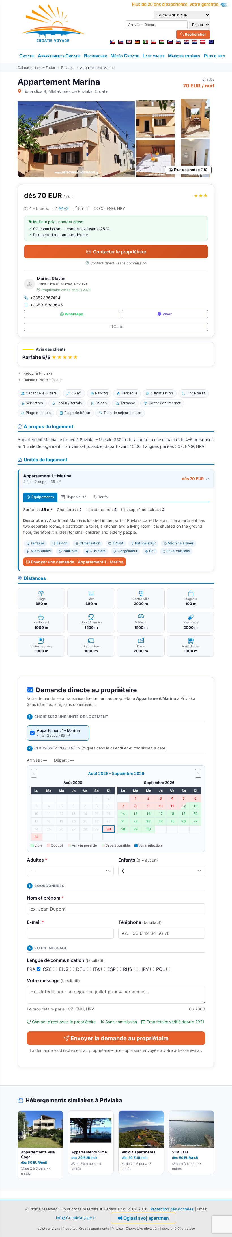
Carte (118, 326)
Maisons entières (184, 56)
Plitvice (117, 1228)
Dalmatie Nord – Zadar (36, 67)
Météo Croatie (125, 56)
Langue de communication (66, 960)
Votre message (53, 980)
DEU (81, 969)
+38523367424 (45, 297)
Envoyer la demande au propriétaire (119, 1038)
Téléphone (140, 922)
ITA (97, 969)
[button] (116, 354)
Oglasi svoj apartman (146, 1218)
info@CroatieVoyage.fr (76, 1217)
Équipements (42, 497)
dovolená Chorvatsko (178, 1228)
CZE (48, 969)
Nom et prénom (45, 898)
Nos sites (70, 1228)
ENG (64, 969)
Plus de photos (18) (190, 170)
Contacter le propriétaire (119, 252)
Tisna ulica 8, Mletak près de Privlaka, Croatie (65, 91)
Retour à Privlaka (37, 373)
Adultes (37, 860)
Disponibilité (76, 497)
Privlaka (67, 67)
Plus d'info (214, 56)
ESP (112, 969)
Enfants (138, 860)
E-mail (35, 922)
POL (161, 969)
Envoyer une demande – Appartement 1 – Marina (77, 561)
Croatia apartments (94, 1228)
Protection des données (172, 1209)
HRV (144, 969)
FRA (32, 969)
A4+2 (63, 208)
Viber (167, 314)
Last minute (154, 56)
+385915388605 (46, 304)
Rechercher (195, 34)
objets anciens (48, 1228)
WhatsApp (74, 314)
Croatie (26, 56)
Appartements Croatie (59, 56)
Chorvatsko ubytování (142, 1228)
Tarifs (103, 497)
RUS (128, 969)
